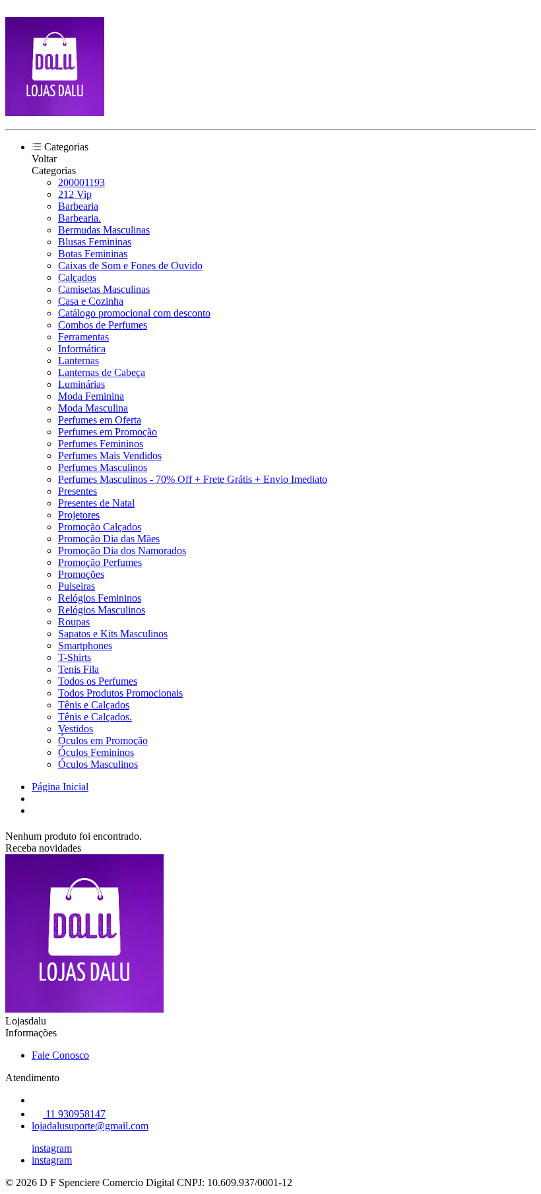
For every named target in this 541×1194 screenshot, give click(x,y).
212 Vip (75, 194)
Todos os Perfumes (97, 681)
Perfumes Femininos (100, 443)
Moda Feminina (91, 396)
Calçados (77, 277)
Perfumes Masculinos (102, 467)
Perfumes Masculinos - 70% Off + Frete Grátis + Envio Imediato (192, 479)
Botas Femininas (92, 253)
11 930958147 (74, 1113)
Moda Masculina (93, 408)
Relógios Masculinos (101, 609)
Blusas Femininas (94, 241)
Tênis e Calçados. (95, 716)
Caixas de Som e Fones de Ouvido (130, 265)
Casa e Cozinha (90, 301)
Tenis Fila (78, 669)
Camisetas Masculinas (104, 289)
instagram (52, 1148)
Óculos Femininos (96, 752)
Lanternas (78, 360)
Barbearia (78, 206)
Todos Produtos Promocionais (120, 693)
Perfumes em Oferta (99, 419)
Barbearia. (79, 218)
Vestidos (75, 728)
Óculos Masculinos (98, 764)
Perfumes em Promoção (107, 431)
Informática (82, 348)
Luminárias (81, 384)
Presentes (77, 491)
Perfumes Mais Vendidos (110, 455)
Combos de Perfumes (102, 324)
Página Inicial (60, 786)
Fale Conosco (60, 1055)
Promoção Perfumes (100, 562)
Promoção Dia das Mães (109, 538)
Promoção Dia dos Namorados (122, 550)
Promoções (81, 574)
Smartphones (85, 645)
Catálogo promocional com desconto (134, 313)
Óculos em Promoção (103, 740)
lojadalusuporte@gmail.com (90, 1125)
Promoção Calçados (99, 526)
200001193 (81, 182)
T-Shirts (74, 657)
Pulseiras (76, 586)
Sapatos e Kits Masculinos (113, 633)
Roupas (74, 621)
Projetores (79, 514)
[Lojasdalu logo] (54, 112)
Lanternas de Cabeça (101, 372)
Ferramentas (83, 336)
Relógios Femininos (99, 598)
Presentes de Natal (96, 503)
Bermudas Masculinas (104, 230)
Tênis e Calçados (93, 704)
